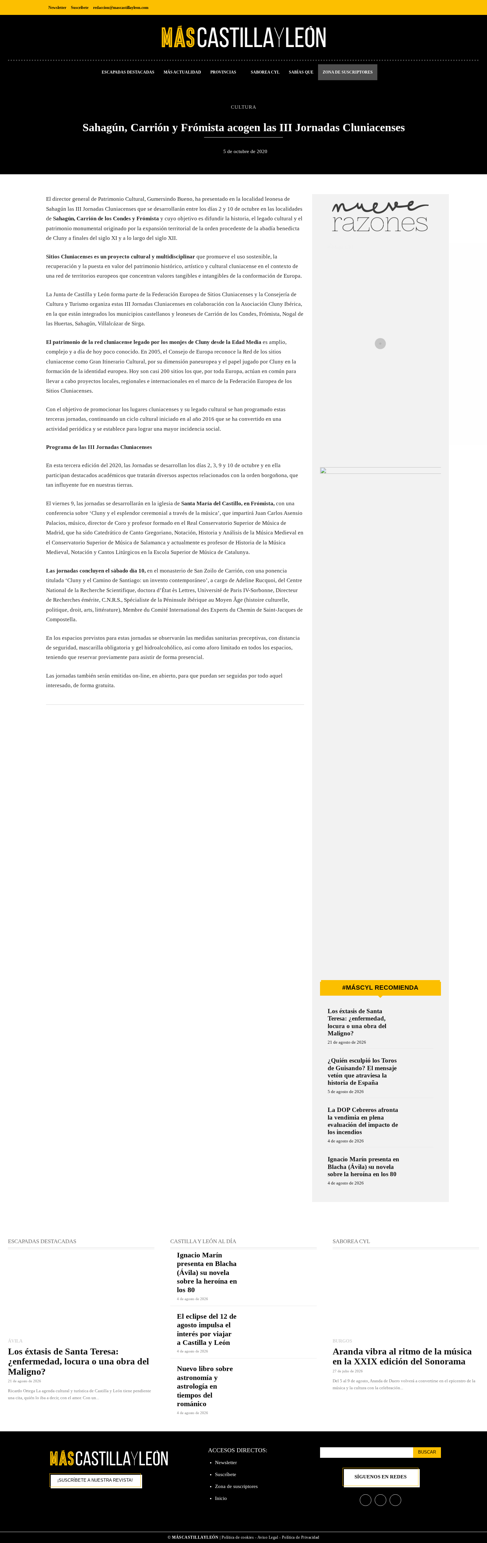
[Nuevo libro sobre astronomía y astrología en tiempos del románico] (280, 1379)
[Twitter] (435, 7)
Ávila (15, 1341)
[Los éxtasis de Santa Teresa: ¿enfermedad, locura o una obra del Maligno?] (419, 1020)
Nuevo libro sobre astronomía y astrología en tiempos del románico (205, 1386)
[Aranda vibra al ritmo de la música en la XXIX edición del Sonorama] (406, 1294)
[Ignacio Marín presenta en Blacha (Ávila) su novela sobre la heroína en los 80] (419, 1168)
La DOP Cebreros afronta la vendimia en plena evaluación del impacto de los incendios (363, 1120)
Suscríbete (225, 1474)
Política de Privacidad (300, 1537)
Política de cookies (238, 1537)
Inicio (221, 1498)
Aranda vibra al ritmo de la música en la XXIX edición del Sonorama (402, 1356)
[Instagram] (420, 7)
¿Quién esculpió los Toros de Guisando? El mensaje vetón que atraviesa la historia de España (362, 1071)
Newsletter (226, 1462)
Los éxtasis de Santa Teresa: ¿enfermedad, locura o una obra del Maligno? (357, 1022)
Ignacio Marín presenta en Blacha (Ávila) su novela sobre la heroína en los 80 (363, 1167)
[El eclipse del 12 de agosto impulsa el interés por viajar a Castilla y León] (280, 1326)
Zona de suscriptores (236, 1486)
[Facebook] (405, 7)
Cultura (243, 107)
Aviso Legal (268, 1537)
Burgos (342, 1341)
